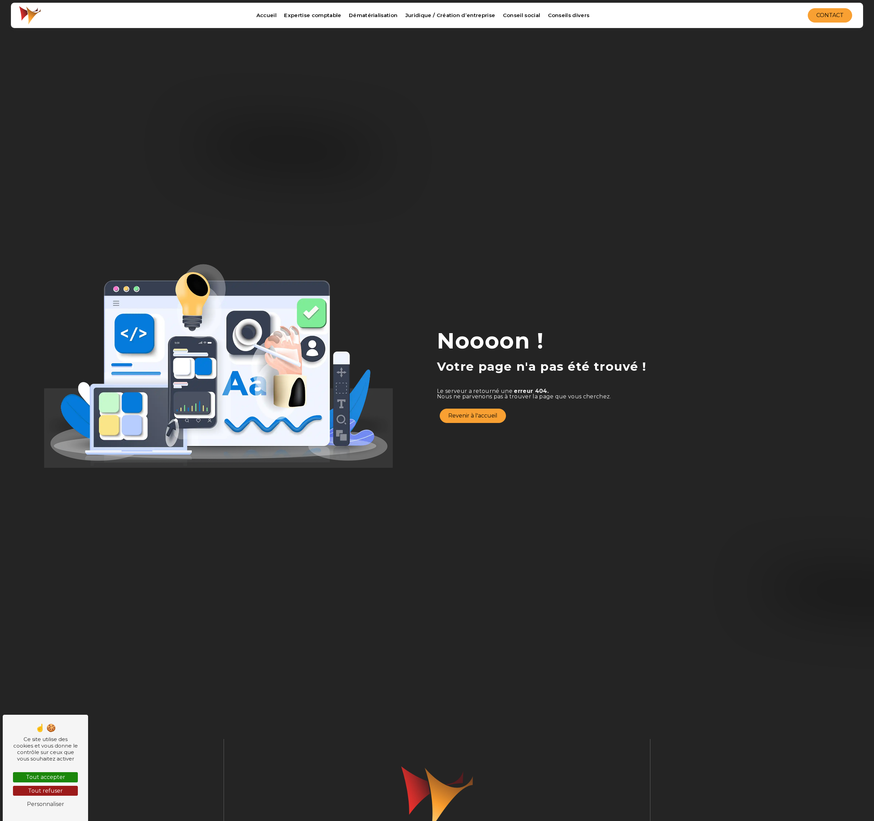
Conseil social (521, 15)
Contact (830, 15)
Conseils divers (569, 15)
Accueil (266, 15)
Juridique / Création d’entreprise (450, 15)
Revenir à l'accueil (472, 415)
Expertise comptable (312, 15)
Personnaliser (45, 804)
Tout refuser (45, 791)
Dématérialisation (373, 15)
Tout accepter (45, 777)
